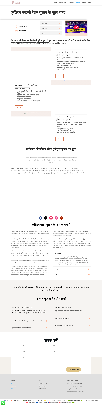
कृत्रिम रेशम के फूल (62, 2)
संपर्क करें (89, 2)
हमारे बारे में (84, 2)
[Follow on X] (45, 218)
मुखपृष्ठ (55, 2)
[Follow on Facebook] (40, 218)
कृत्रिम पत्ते (78, 2)
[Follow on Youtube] (61, 218)
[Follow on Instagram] (51, 218)
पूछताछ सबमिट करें (73, 369)
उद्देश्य (12, 388)
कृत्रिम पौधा (72, 2)
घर (11, 383)
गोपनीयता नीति (13, 387)
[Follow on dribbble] (56, 218)
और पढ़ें (59, 76)
